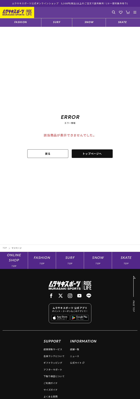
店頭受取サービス (53, 349)
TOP (5, 248)
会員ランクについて (54, 356)
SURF (56, 22)
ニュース (74, 356)
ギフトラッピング (53, 362)
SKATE (122, 22)
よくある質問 (51, 396)
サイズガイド (51, 389)
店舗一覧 (74, 349)
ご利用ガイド (51, 383)
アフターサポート (53, 369)
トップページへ (92, 153)
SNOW (89, 22)
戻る (48, 153)
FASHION (20, 22)
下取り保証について (54, 376)
